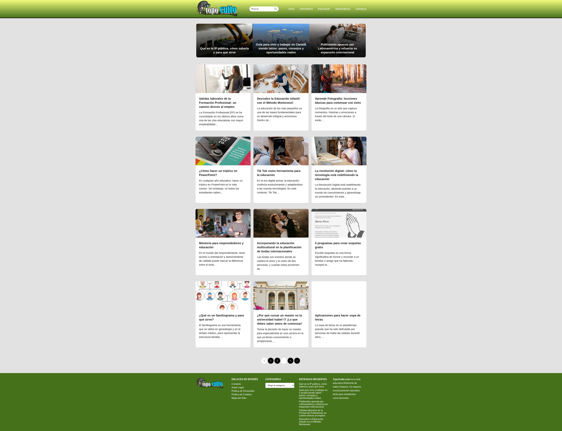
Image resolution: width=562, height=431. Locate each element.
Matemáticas (342, 8)
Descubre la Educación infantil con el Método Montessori (311, 422)
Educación (324, 8)
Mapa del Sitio (239, 398)
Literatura (360, 8)
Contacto (236, 384)
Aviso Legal (238, 387)
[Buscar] (275, 8)
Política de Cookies (242, 394)
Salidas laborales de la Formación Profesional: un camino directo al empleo (312, 413)
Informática (306, 8)
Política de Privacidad (243, 391)
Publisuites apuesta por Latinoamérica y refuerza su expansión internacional (313, 404)
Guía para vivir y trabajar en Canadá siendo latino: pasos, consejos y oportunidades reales (313, 394)
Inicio (291, 8)
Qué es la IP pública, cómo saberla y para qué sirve (313, 385)
